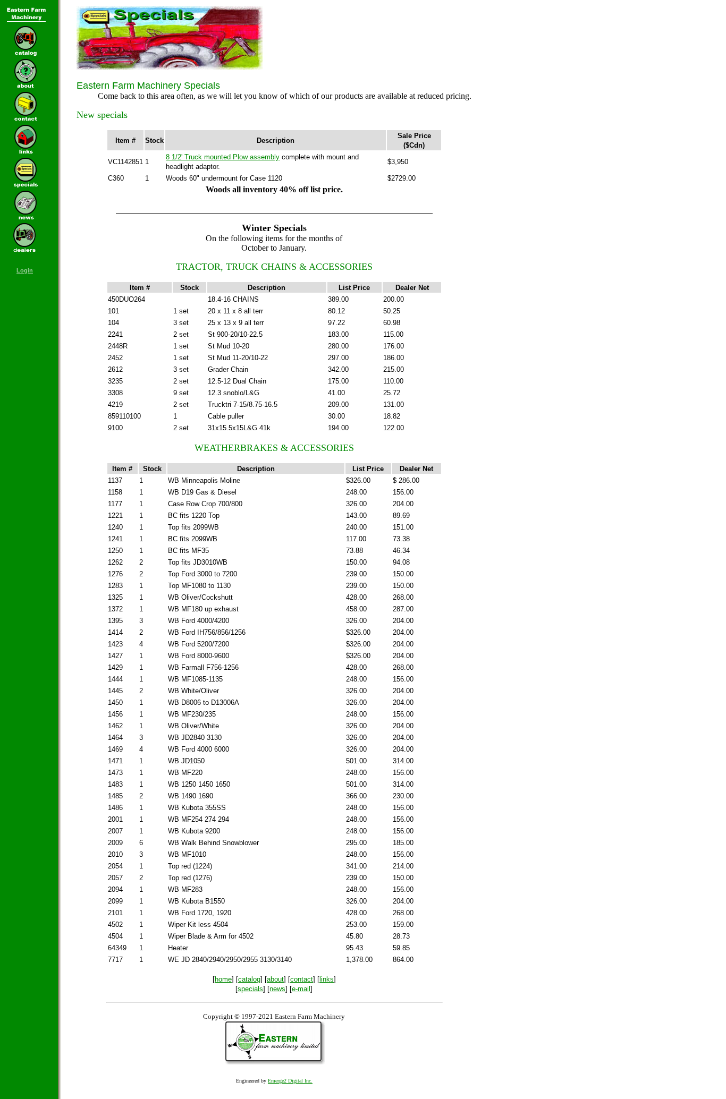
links (326, 979)
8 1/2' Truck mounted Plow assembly (223, 157)
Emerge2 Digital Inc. (290, 1081)
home (223, 979)
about (275, 979)
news (277, 989)
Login (24, 270)
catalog (249, 979)
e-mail (301, 989)
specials (250, 989)
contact (301, 979)
